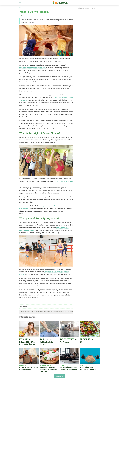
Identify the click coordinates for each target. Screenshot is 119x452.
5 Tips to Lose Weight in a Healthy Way (28, 368)
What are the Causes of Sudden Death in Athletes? (49, 342)
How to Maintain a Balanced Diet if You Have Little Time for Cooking (27, 342)
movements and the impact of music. (32, 68)
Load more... (60, 376)
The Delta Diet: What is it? (89, 341)
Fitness (21, 7)
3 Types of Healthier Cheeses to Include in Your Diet (48, 369)
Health (42, 338)
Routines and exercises (67, 338)
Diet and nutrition (24, 338)
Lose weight (22, 365)
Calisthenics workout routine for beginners (68, 368)
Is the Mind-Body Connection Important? (89, 368)
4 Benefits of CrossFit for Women (68, 341)
